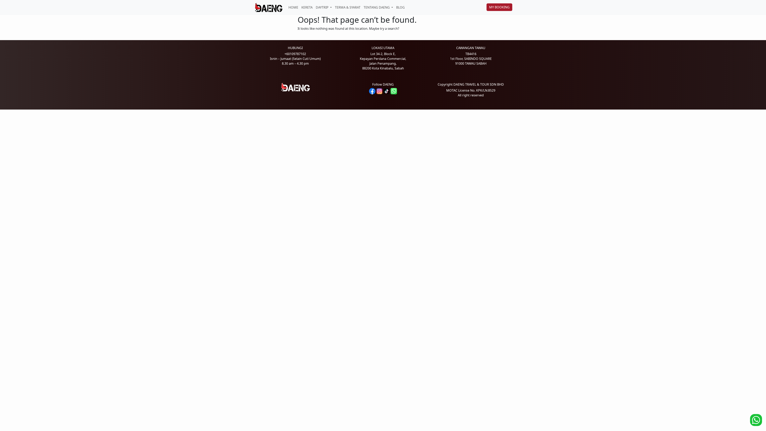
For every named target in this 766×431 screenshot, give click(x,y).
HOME (293, 7)
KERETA (307, 7)
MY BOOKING (499, 7)
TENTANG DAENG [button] (377, 7)
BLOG (400, 7)
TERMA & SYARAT (347, 7)
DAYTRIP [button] (322, 7)
